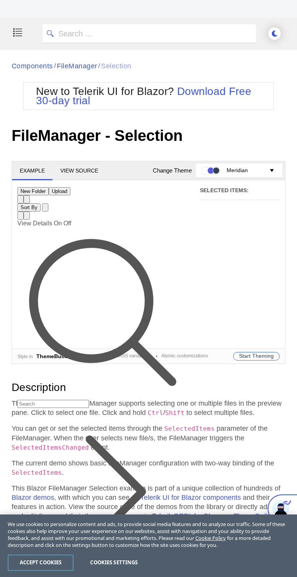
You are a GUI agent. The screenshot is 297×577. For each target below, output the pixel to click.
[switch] (62, 223)
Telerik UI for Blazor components (190, 497)
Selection (116, 66)
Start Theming (256, 356)
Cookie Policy (210, 538)
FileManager (77, 66)
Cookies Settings (114, 562)
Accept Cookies (41, 562)
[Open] (45, 207)
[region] (148, 545)
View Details (34, 223)
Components (32, 66)
